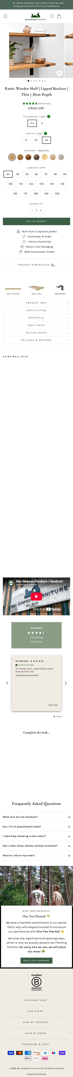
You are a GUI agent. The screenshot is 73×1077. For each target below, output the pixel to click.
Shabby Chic (61, 157)
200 (57, 193)
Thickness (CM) (36, 116)
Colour (36, 150)
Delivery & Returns (36, 340)
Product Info (36, 303)
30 (46, 140)
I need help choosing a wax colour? (36, 836)
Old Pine (44, 157)
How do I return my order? (36, 855)
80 (55, 174)
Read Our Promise (37, 960)
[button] (36, 104)
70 (45, 174)
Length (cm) (36, 168)
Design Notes (36, 332)
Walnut (36, 157)
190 (46, 193)
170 (25, 193)
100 (11, 183)
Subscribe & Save (35, 1044)
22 (36, 140)
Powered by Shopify (36, 1074)
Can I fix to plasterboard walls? (36, 826)
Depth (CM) (36, 133)
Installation (36, 310)
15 (26, 140)
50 (27, 174)
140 (52, 183)
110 (21, 183)
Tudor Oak (28, 157)
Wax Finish (36, 325)
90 (65, 174)
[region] (36, 683)
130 (42, 183)
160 (15, 193)
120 (31, 183)
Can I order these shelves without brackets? (36, 846)
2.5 (32, 123)
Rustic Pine (12, 157)
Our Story (35, 1011)
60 (36, 174)
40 (17, 174)
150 (62, 183)
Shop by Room (35, 1033)
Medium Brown (52, 157)
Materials (36, 318)
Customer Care (35, 1000)
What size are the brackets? (36, 817)
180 (36, 193)
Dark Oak (20, 157)
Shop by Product (36, 1022)
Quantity (36, 204)
